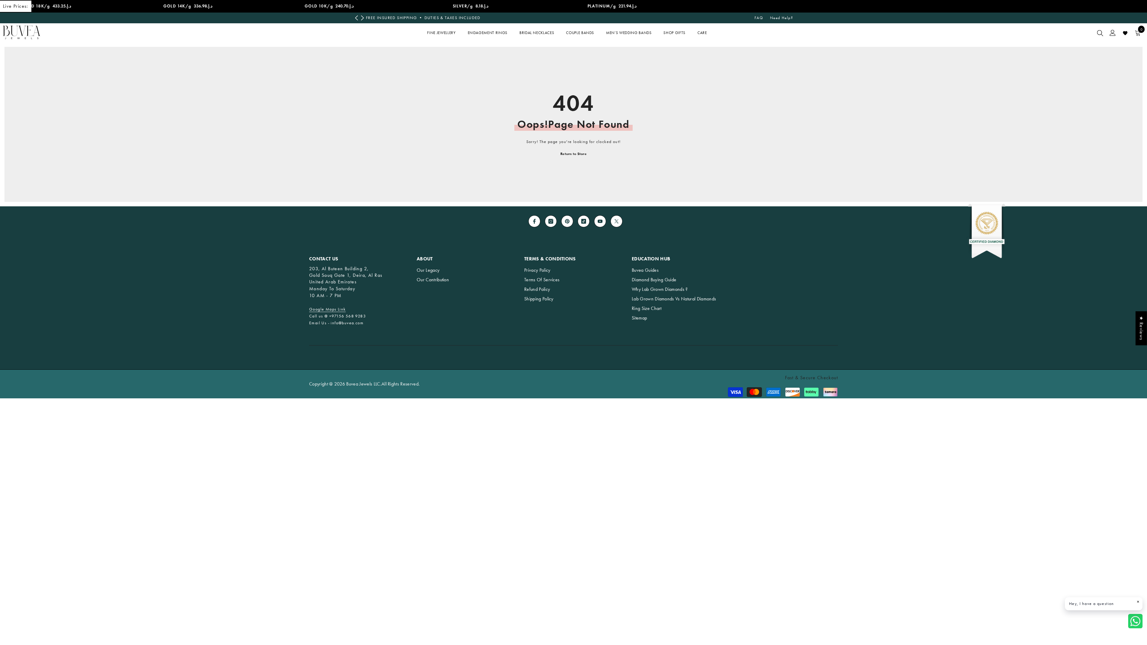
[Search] (1100, 33)
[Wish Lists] (1125, 33)
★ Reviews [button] (1141, 328)
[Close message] (1138, 601)
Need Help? (781, 18)
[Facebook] (534, 221)
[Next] (362, 18)
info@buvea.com (347, 322)
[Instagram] (551, 221)
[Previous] (356, 18)
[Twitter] (616, 221)
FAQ (759, 18)
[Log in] (1112, 33)
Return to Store (573, 153)
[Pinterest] (567, 221)
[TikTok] (584, 221)
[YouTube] (600, 221)
